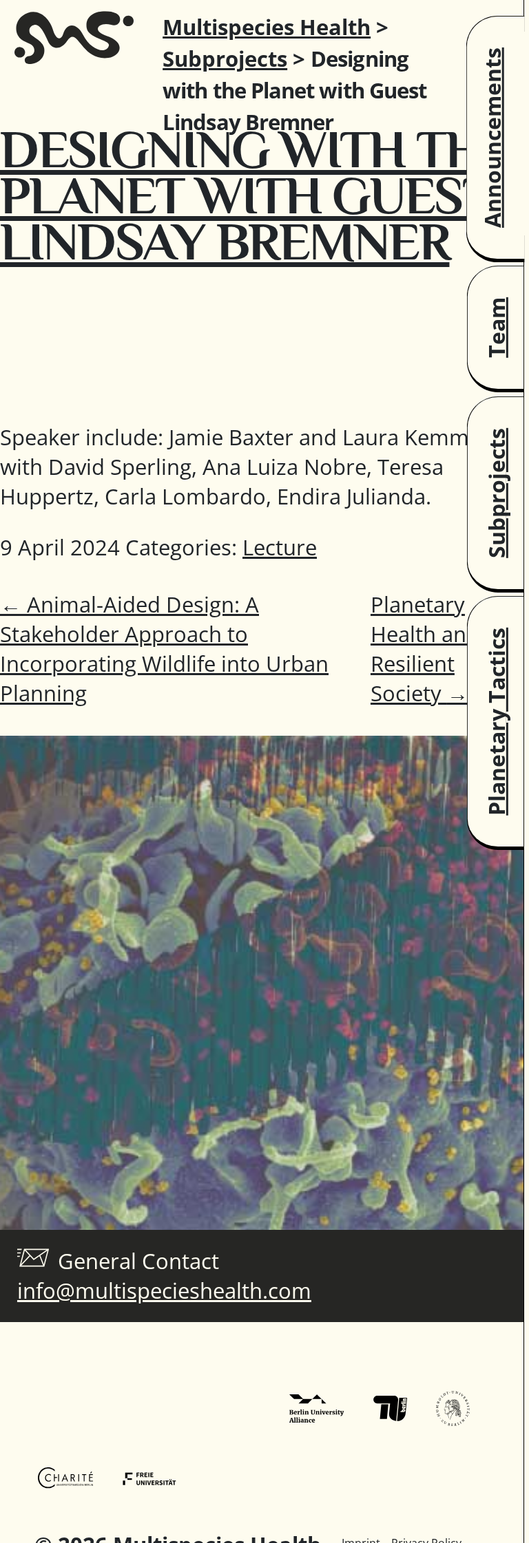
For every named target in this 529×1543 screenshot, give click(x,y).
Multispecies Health (267, 26)
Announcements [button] (492, 137)
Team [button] (496, 327)
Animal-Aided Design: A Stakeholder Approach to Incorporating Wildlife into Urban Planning (164, 648)
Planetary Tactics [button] (496, 722)
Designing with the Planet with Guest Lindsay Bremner (256, 195)
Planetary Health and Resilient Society (425, 648)
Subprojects (225, 58)
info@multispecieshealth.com (164, 1290)
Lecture (279, 547)
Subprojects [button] (496, 492)
